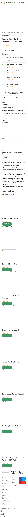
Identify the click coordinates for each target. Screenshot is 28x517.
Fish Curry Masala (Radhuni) (11, 426)
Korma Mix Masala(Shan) (10, 218)
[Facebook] (20, 479)
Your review (5, 122)
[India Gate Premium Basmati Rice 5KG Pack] (4, 59)
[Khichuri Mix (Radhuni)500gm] (4, 79)
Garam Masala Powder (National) (13, 394)
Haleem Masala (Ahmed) (10, 362)
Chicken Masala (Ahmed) (10, 330)
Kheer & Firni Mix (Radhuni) (13, 70)
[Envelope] (24, 482)
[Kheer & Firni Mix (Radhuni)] (4, 72)
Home (3, 32)
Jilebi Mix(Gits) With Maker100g (14, 84)
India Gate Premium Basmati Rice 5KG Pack (15, 58)
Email (3, 144)
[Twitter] (24, 479)
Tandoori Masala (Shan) (10, 264)
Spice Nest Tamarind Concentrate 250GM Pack (16, 65)
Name (3, 138)
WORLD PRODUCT (18, 32)
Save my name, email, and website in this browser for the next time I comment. (13, 153)
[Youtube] (20, 482)
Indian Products (9, 32)
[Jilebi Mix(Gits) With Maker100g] (4, 86)
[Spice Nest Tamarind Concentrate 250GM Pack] (4, 66)
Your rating (4, 118)
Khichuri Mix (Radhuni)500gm (13, 77)
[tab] (11, 92)
